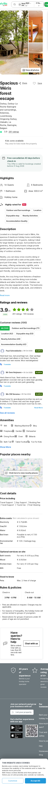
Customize (12, 781)
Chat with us (31, 643)
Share (24, 83)
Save (40, 83)
